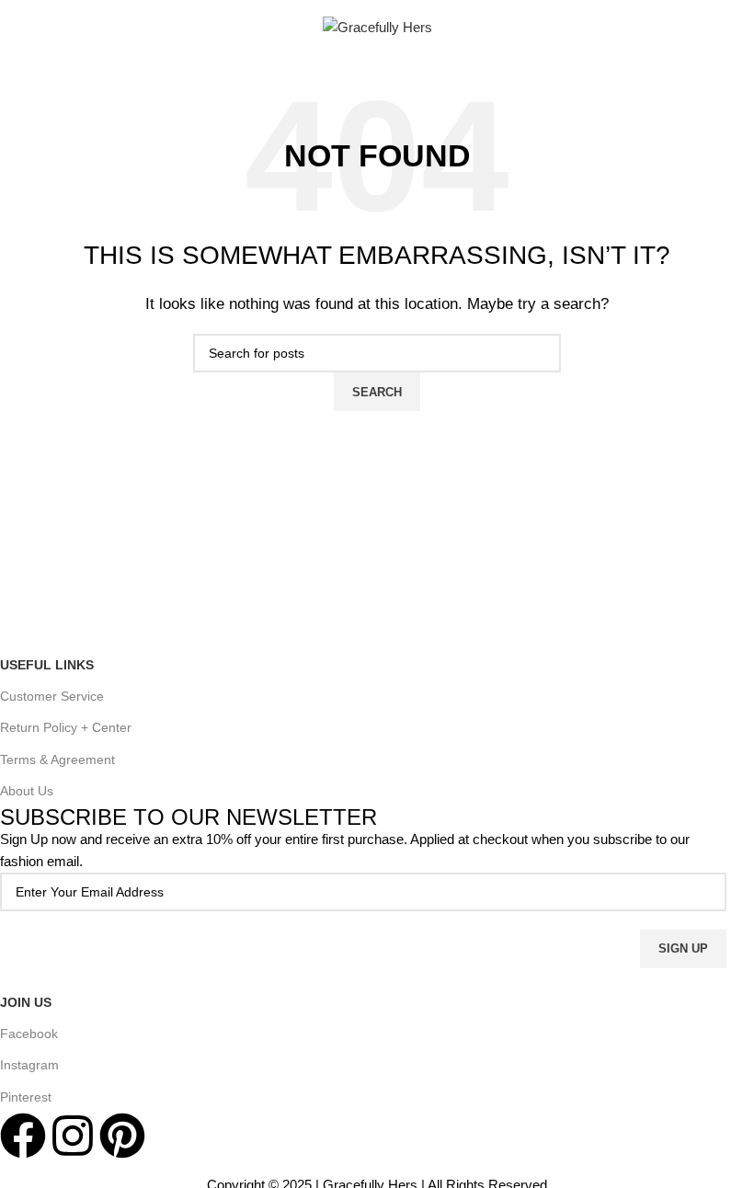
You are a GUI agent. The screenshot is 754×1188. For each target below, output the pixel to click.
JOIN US (25, 1002)
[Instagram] (73, 1136)
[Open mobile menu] (48, 27)
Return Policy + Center (65, 727)
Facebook (29, 1033)
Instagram (29, 1064)
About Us (26, 790)
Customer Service (52, 696)
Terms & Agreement (57, 759)
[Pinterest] (122, 1136)
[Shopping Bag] (712, 27)
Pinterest (25, 1097)
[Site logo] (377, 26)
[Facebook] (23, 1136)
